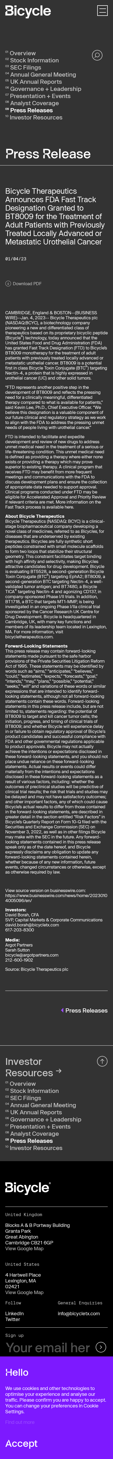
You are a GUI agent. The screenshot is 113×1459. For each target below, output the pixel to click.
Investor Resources (36, 117)
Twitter (12, 1319)
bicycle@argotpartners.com (31, 954)
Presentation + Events (40, 96)
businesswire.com (67, 890)
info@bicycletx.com (79, 1313)
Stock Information (34, 60)
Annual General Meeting (43, 74)
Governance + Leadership (45, 88)
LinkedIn (14, 1313)
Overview (23, 53)
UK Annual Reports (36, 81)
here (69, 506)
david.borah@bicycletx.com (32, 924)
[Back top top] (102, 1061)
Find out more (20, 1422)
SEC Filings (25, 67)
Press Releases (31, 110)
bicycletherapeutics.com (29, 636)
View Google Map (24, 1248)
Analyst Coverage (34, 103)
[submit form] (100, 1347)
